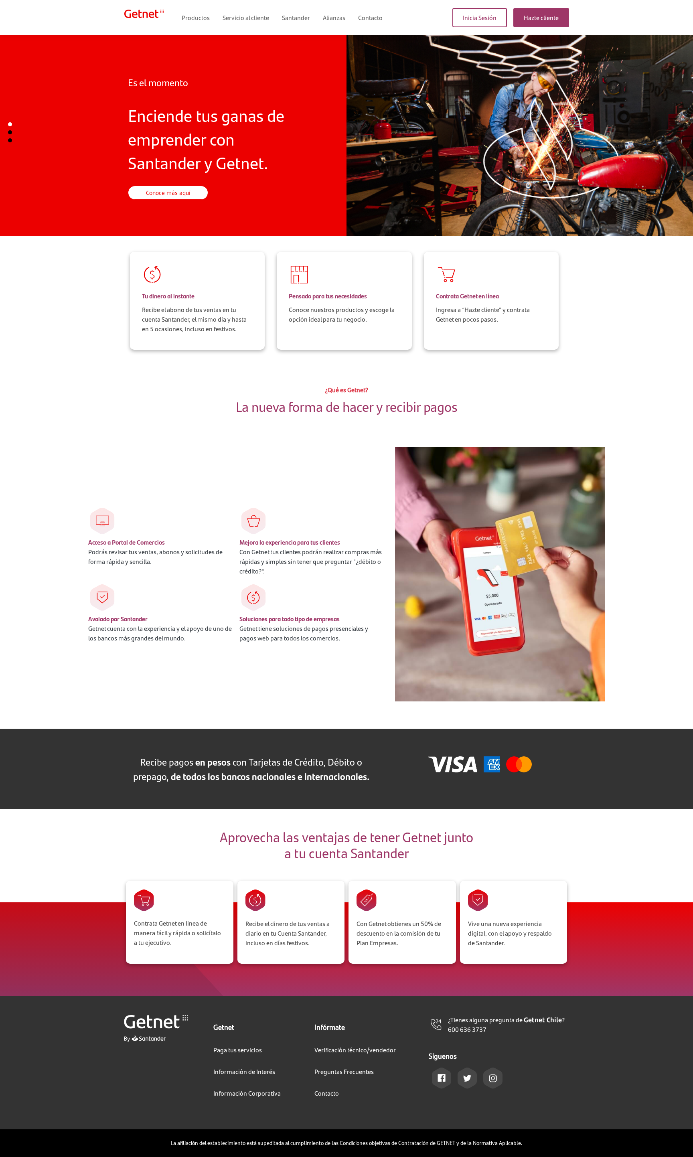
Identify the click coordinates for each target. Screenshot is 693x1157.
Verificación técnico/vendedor (355, 1049)
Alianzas (334, 17)
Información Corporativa (247, 1093)
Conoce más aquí (168, 193)
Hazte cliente (541, 17)
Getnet (223, 1027)
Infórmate (329, 1027)
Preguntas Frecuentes (344, 1071)
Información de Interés (244, 1071)
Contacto (370, 17)
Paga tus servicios (237, 1049)
